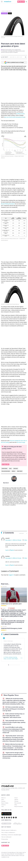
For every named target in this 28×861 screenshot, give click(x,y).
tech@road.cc (12, 832)
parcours (16, 468)
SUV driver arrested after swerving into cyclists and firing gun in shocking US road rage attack (14, 708)
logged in (11, 575)
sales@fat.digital (17, 834)
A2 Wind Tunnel (20, 113)
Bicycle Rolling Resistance (8, 203)
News (2, 799)
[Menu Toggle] (2, 1)
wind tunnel (19, 471)
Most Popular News (11, 695)
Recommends (18, 803)
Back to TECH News (6, 11)
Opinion (16, 799)
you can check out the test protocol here (15, 117)
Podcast (16, 801)
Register (12, 550)
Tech (10, 13)
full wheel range (21, 442)
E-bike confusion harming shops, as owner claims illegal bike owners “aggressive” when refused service (13, 715)
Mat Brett (6, 482)
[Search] (26, 2)
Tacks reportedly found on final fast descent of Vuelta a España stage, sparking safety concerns (14, 722)
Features (3, 804)
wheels (13, 471)
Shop (16, 804)
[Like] (23, 540)
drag (10, 468)
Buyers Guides (4, 803)
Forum (16, 797)
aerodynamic (4, 468)
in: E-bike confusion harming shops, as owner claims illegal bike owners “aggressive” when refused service (11, 658)
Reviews (3, 801)
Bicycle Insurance (19, 806)
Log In (7, 550)
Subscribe (21, 1)
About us (3, 797)
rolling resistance (6, 471)
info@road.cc (13, 830)
